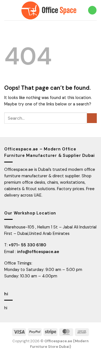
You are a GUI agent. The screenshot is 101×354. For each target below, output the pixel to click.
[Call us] (92, 10)
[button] (7, 10)
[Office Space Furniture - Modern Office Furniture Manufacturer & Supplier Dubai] (49, 10)
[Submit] (92, 118)
